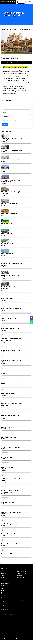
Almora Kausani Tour (8, 319)
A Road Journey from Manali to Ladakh (12, 383)
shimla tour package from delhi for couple (12, 139)
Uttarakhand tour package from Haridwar (10, 181)
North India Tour (21, 571)
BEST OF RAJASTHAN (8, 427)
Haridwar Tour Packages (9, 203)
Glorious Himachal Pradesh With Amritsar (12, 264)
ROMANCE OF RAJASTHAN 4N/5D (10, 468)
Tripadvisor (4, 588)
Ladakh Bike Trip (7, 554)
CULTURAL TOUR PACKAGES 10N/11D (10, 479)
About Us (3, 573)
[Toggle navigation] (29, 2)
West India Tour (21, 577)
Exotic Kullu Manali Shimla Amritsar (10, 276)
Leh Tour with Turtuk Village (10, 350)
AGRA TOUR (5, 170)
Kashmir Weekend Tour (9, 534)
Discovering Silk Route (8, 437)
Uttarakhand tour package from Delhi (10, 192)
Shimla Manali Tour (7, 502)
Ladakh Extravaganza (8, 372)
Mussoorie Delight (7, 298)
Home (2, 571)
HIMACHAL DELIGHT (7, 223)
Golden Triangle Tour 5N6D (10, 447)
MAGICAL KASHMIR (7, 457)
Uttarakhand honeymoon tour (11, 150)
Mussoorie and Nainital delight (11, 308)
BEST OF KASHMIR (7, 253)
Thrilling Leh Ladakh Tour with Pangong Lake (11, 339)
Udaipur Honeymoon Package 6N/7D (11, 513)
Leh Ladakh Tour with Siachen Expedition (11, 404)
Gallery (3, 575)
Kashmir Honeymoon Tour (10, 544)
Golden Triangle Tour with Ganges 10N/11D (10, 491)
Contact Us (4, 580)
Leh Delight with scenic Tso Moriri (10, 416)
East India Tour (21, 575)
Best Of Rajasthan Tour (9, 233)
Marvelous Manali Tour (9, 243)
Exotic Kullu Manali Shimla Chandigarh (10, 287)
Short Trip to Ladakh (8, 394)
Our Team (3, 577)
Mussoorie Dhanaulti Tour (10, 329)
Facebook (3, 585)
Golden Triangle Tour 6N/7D (10, 524)
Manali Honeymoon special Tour (12, 160)
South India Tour (21, 573)
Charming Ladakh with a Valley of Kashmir (12, 361)
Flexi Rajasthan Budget (9, 213)
